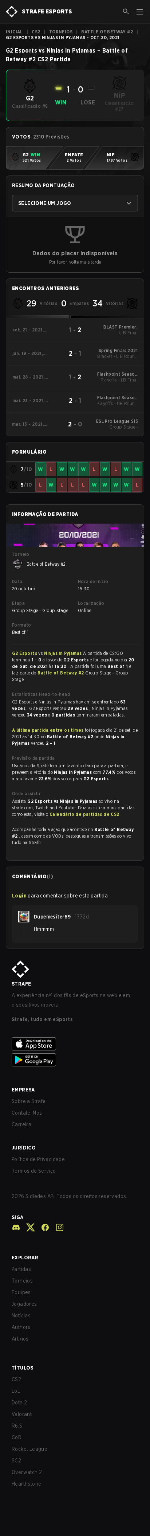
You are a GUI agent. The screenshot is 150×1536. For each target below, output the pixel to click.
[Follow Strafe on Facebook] (42, 1227)
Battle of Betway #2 (107, 31)
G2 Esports (25, 653)
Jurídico (24, 1148)
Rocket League (29, 1449)
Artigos (20, 1339)
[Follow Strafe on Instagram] (57, 1227)
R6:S (17, 1426)
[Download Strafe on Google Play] (75, 1059)
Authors (21, 1327)
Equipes (21, 1292)
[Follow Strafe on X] (27, 1227)
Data (17, 581)
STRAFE (21, 984)
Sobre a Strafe (29, 1101)
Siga (18, 1217)
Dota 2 (19, 1402)
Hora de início (93, 581)
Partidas (21, 1269)
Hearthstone (26, 1484)
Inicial (14, 31)
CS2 (36, 31)
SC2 (16, 1460)
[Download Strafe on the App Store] (75, 1043)
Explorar (25, 1257)
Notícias (21, 1315)
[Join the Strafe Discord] (16, 1227)
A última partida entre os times (47, 730)
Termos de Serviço (34, 1171)
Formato (21, 625)
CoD (16, 1437)
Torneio (20, 554)
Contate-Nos (27, 1113)
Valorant (22, 1414)
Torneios (60, 31)
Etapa (18, 603)
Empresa (23, 1090)
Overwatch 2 (27, 1472)
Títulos (22, 1368)
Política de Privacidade (38, 1159)
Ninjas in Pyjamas (63, 653)
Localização (91, 603)
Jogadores (24, 1304)
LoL (16, 1391)
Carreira (21, 1124)
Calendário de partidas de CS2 (85, 814)
